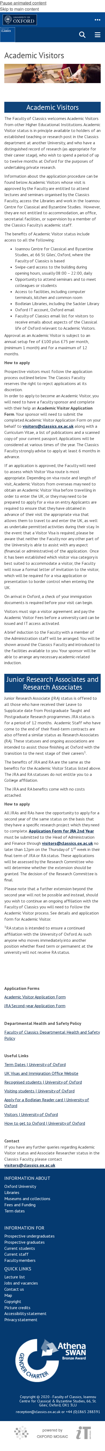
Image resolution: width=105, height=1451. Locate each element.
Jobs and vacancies (21, 1283)
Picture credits (17, 1307)
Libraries (11, 1192)
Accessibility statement (25, 1313)
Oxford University (20, 1186)
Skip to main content (19, 9)
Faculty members (20, 1260)
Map (8, 1295)
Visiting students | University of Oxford (39, 1091)
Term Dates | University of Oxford (35, 1064)
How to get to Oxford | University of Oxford (44, 1123)
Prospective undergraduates (29, 1236)
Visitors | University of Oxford (31, 1114)
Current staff (16, 1254)
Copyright (12, 1301)
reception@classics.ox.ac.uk (38, 1411)
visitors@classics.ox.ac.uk (48, 426)
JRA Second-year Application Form (34, 1005)
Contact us (14, 1289)
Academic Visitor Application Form (35, 996)
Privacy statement (20, 1319)
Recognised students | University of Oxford (43, 1082)
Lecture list (14, 1276)
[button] (97, 19)
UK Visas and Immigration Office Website (41, 1073)
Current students (19, 1248)
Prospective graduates (24, 1242)
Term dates (14, 1210)
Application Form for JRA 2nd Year (61, 831)
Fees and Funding (20, 1204)
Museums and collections (27, 1198)
